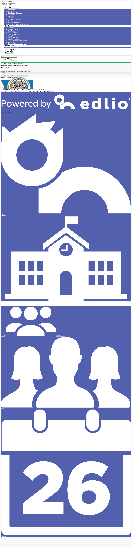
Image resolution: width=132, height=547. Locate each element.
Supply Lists (11, 36)
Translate (14, 60)
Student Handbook (13, 32)
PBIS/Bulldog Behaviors (15, 13)
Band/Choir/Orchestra (14, 19)
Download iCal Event (23, 71)
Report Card (11, 11)
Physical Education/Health (15, 22)
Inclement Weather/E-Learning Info (18, 24)
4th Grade (11, 16)
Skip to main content (6, 1)
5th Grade (11, 17)
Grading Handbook (13, 34)
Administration (12, 9)
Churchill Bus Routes (14, 39)
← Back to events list (8, 76)
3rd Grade (11, 14)
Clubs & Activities (13, 47)
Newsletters (11, 27)
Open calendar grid (21, 76)
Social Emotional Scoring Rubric (17, 40)
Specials (10, 21)
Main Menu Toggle (6, 4)
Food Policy (11, 31)
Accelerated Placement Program (17, 44)
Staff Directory (60, 336)
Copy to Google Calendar (8, 71)
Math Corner (11, 42)
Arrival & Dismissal (13, 29)
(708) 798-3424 (30, 89)
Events (3, 72)
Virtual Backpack (13, 37)
